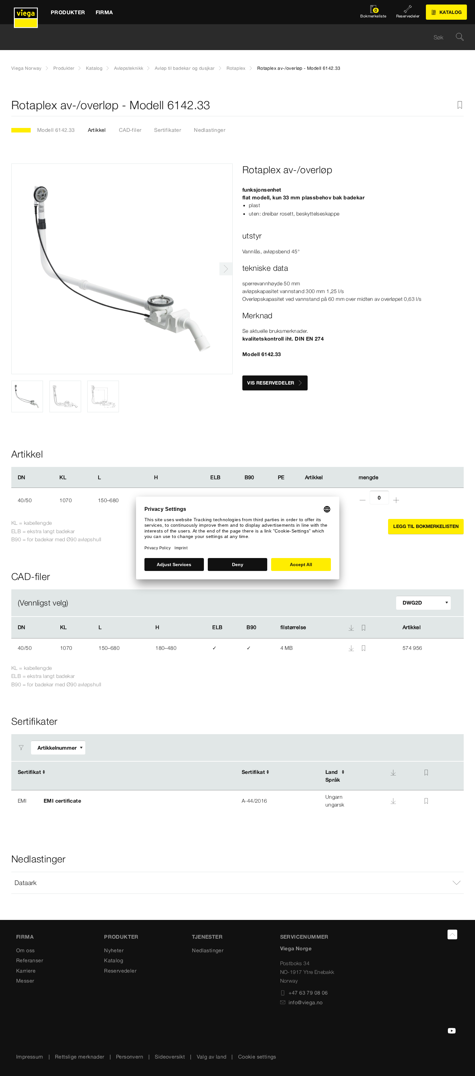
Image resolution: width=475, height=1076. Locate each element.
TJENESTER (207, 937)
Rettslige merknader (79, 1056)
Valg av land (212, 1056)
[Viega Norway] (25, 12)
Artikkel (97, 130)
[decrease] (362, 500)
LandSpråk (332, 776)
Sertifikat (29, 772)
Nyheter (113, 950)
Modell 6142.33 (56, 130)
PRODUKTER (121, 937)
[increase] (396, 500)
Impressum (29, 1056)
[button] (237, 882)
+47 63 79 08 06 (308, 992)
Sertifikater (167, 130)
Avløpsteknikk (128, 68)
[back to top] (452, 934)
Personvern (129, 1056)
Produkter (64, 68)
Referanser (29, 960)
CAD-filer (130, 130)
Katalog (94, 68)
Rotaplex (236, 68)
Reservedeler (120, 970)
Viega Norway (26, 68)
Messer (25, 980)
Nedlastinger (209, 130)
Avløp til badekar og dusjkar (185, 68)
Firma (25, 937)
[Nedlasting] (351, 647)
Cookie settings (257, 1056)
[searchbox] (232, 37)
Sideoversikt (170, 1056)
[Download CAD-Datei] (351, 627)
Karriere (26, 970)
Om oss (25, 950)
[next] (225, 268)
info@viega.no (306, 1002)
